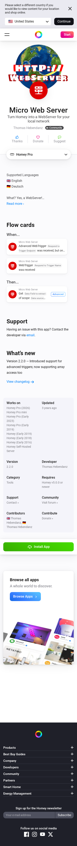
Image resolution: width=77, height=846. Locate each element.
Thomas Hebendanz (55, 466)
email (30, 335)
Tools (10, 482)
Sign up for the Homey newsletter (39, 808)
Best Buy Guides (14, 754)
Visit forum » (50, 502)
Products (9, 748)
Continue (63, 21)
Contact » (13, 502)
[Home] (38, 34)
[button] (28, 21)
